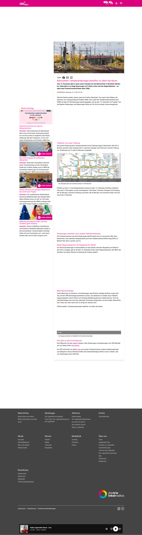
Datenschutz (22, 474)
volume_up (106, 529)
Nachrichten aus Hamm (26, 416)
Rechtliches (23, 470)
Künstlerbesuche (23, 442)
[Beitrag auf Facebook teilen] (63, 78)
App (100, 456)
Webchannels (22, 448)
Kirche (74, 445)
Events (102, 413)
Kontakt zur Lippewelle (106, 445)
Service (48, 436)
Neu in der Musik (23, 445)
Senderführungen (105, 448)
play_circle (116, 529)
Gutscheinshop (104, 416)
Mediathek (76, 436)
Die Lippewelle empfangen (108, 453)
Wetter (47, 442)
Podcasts (75, 442)
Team (101, 440)
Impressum (22, 476)
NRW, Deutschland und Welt (27, 419)
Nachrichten (23, 413)
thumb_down (111, 529)
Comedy (74, 440)
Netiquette (21, 479)
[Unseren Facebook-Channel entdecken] (118, 508)
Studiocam (102, 458)
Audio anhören (44, 154)
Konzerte (21, 440)
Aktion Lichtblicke (78, 427)
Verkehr (47, 440)
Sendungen (50, 413)
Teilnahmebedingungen (26, 482)
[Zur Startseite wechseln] (24, 3)
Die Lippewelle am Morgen (54, 416)
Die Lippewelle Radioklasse (81, 419)
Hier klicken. (75, 345)
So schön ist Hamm (78, 422)
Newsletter (48, 448)
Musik (20, 436)
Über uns (103, 436)
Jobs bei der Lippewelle (107, 450)
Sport (20, 422)
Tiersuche (48, 445)
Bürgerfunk (102, 461)
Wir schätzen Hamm (79, 425)
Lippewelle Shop (104, 442)
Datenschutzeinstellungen (47, 508)
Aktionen (76, 413)
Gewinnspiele (76, 416)
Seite (78, 349)
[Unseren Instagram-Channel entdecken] (122, 508)
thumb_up (120, 529)
